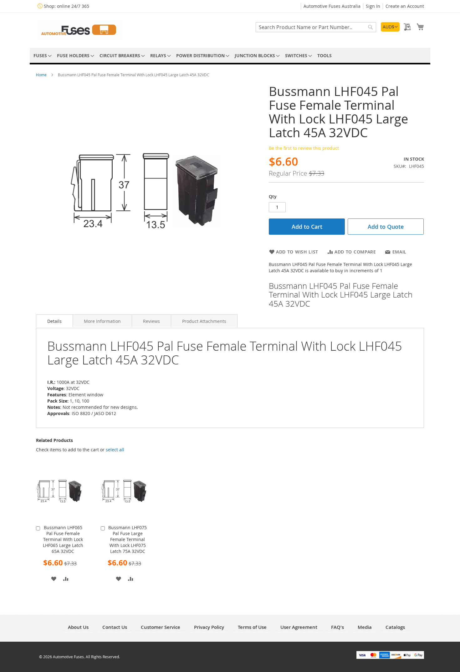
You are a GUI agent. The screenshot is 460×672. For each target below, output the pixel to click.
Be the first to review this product (304, 148)
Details (54, 321)
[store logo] (80, 30)
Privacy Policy (209, 627)
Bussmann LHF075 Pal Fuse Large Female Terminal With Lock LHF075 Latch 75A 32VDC (127, 539)
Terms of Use (252, 627)
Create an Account (405, 6)
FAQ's (337, 627)
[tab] (54, 320)
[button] (390, 27)
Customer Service (160, 627)
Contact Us (114, 627)
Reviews (151, 321)
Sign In (373, 6)
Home (42, 74)
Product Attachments (204, 321)
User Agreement (298, 627)
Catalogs (395, 627)
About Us (78, 627)
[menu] (230, 55)
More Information (102, 321)
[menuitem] (41, 55)
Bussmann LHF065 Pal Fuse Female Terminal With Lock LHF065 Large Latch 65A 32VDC (63, 539)
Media (365, 627)
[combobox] (316, 27)
